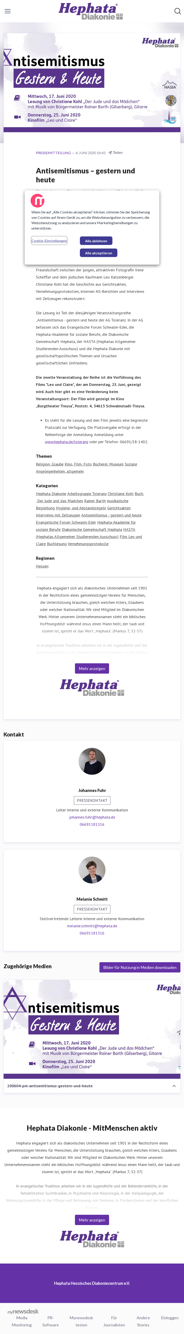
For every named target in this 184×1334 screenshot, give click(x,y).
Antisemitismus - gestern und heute (111, 515)
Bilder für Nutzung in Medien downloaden (140, 967)
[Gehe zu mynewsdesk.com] (23, 1311)
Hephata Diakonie (51, 493)
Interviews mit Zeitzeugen (58, 515)
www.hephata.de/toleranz (66, 441)
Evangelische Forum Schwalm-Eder (66, 522)
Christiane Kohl (121, 493)
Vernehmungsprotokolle (88, 543)
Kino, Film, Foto (78, 464)
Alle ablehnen (96, 241)
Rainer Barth (95, 500)
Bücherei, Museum (108, 464)
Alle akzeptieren (98, 253)
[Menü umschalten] (8, 11)
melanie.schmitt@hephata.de (92, 925)
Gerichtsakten (119, 508)
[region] (92, 227)
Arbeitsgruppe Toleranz (87, 493)
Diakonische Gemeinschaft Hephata (92, 529)
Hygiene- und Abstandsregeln (81, 508)
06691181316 (92, 824)
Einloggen (170, 1317)
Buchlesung (57, 543)
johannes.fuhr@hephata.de (92, 817)
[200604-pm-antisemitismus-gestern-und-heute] (92, 1029)
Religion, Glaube (50, 464)
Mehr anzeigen (92, 668)
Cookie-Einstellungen (49, 240)
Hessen (42, 566)
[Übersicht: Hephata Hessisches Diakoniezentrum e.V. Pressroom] (91, 11)
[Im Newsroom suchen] (177, 11)
